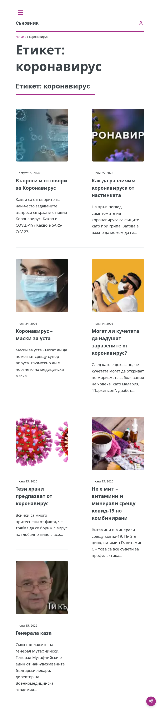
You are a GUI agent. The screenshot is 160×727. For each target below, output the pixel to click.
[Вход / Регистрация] (140, 23)
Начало (21, 37)
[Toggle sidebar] (20, 12)
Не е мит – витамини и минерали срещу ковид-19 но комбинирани (113, 503)
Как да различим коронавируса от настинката (114, 187)
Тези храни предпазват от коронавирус (34, 496)
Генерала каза (34, 633)
